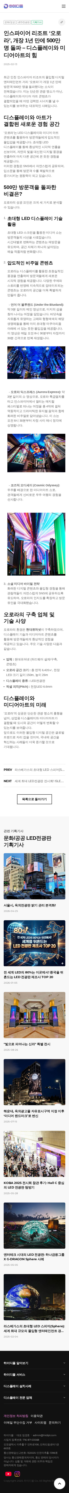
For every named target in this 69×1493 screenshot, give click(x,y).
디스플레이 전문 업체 (18, 1397)
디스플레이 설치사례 (17, 1386)
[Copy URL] (61, 22)
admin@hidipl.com (44, 1435)
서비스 (14, 1374)
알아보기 (16, 1363)
